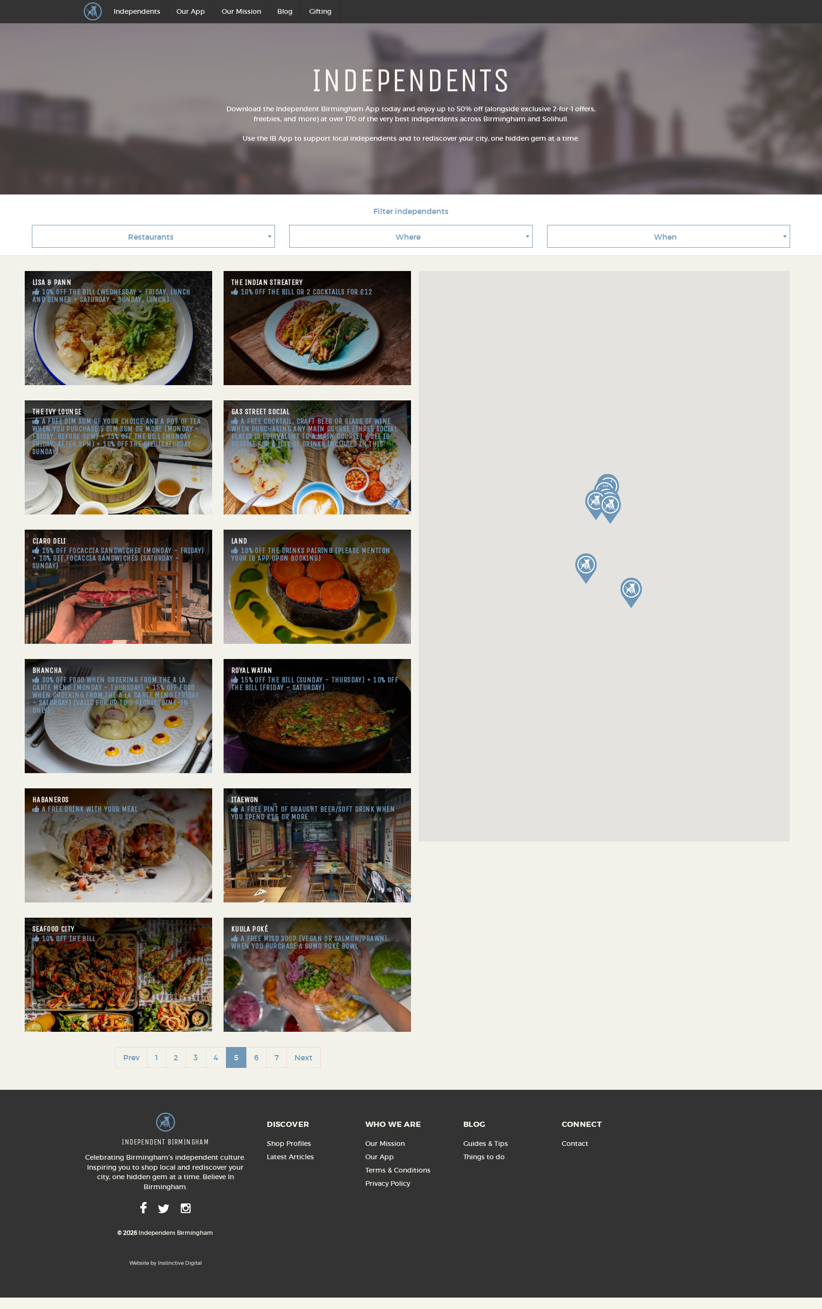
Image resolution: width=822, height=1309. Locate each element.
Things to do (484, 1157)
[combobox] (153, 236)
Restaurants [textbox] (151, 237)
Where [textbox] (408, 237)
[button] (631, 593)
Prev (131, 1057)
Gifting (320, 11)
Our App (190, 11)
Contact (575, 1143)
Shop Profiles (289, 1143)
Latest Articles (290, 1157)
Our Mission (241, 11)
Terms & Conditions (398, 1170)
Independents (137, 11)
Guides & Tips (485, 1143)
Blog (285, 11)
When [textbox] (665, 237)
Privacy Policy (387, 1183)
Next (303, 1057)
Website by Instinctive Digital (165, 1263)
